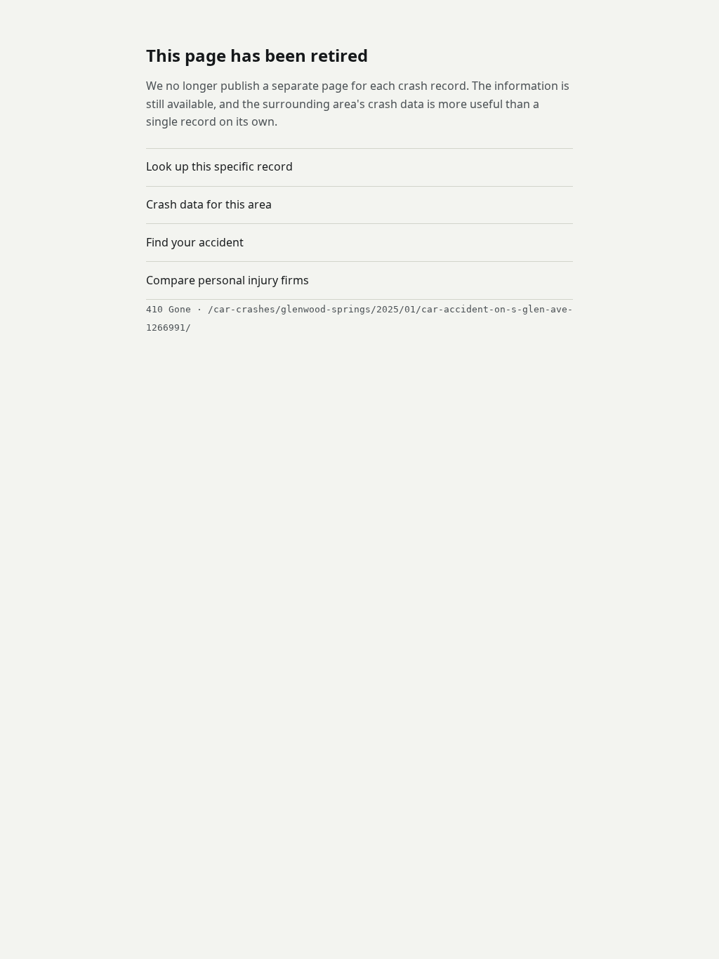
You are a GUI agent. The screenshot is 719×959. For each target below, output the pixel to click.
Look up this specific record (219, 166)
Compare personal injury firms (227, 280)
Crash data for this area (209, 204)
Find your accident (195, 242)
